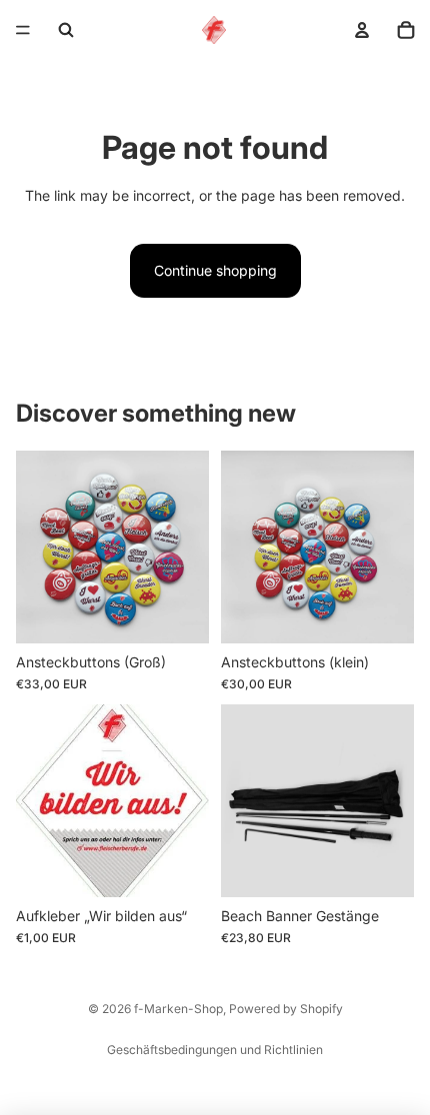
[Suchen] (66, 30)
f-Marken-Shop (178, 1008)
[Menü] (23, 30)
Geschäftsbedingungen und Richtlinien (215, 1049)
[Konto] (362, 30)
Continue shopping (215, 270)
